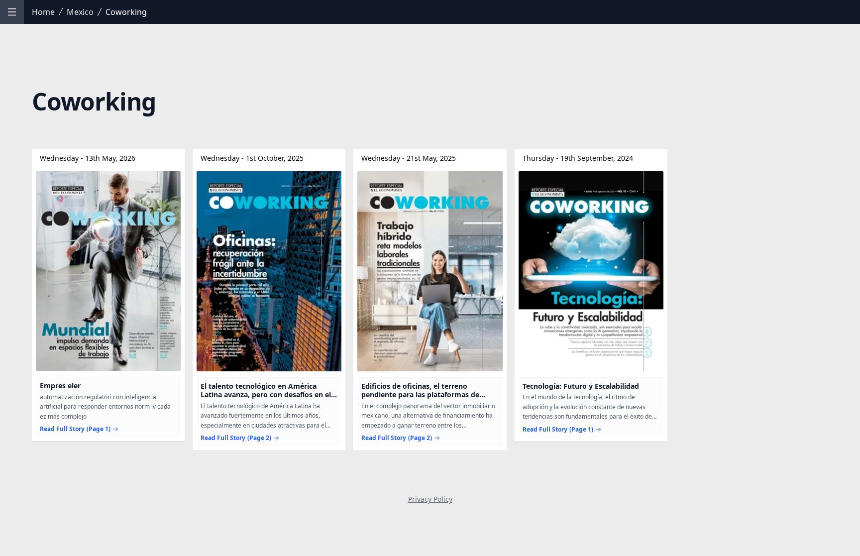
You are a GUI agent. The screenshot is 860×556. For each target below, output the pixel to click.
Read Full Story (75, 429)
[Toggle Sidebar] (12, 12)
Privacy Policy (430, 499)
